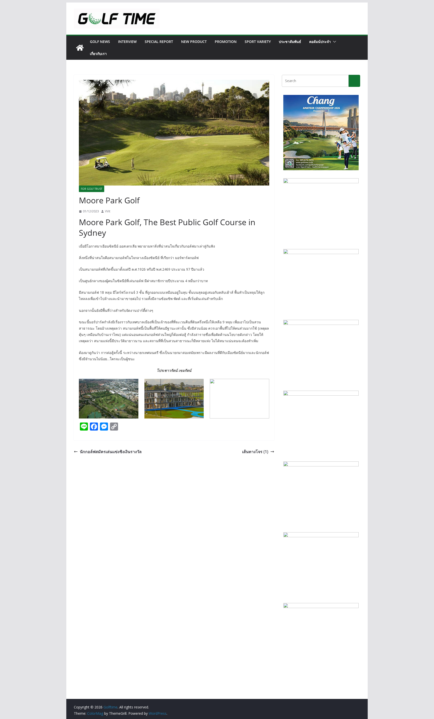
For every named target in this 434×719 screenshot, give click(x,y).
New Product (194, 41)
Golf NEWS (100, 41)
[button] (333, 41)
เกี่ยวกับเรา (98, 53)
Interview (127, 41)
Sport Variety (258, 41)
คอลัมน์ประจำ (320, 41)
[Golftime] (80, 48)
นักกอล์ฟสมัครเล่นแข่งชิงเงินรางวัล (111, 451)
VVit (107, 211)
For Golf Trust (91, 189)
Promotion (226, 41)
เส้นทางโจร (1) (255, 451)
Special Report (159, 41)
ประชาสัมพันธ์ (290, 41)
